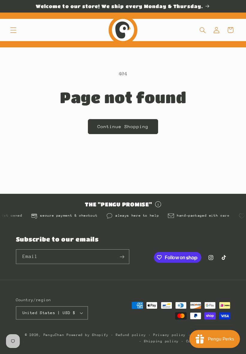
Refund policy (131, 335)
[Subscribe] (122, 256)
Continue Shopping (123, 126)
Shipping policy (161, 341)
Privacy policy (169, 335)
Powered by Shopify (87, 335)
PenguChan (54, 335)
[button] (13, 30)
